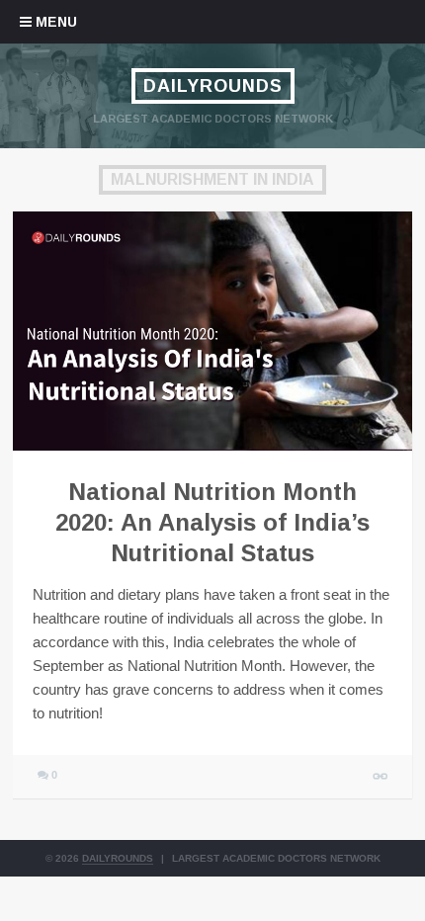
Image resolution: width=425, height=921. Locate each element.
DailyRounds (213, 86)
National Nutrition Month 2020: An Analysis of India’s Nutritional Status (212, 522)
